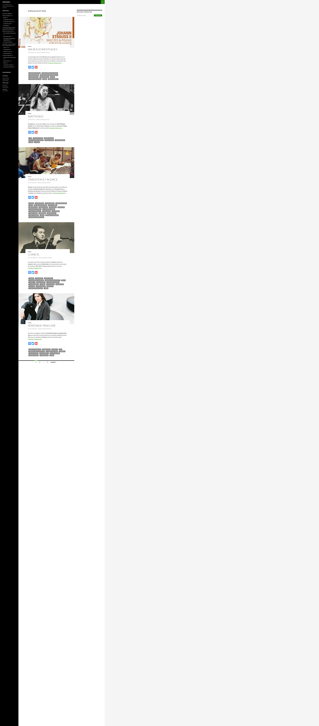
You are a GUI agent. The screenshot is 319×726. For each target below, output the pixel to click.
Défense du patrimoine (7, 31)
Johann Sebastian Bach (35, 209)
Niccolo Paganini (41, 286)
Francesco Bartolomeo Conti (36, 351)
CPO (61, 349)
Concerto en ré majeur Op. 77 (53, 280)
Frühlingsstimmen (33, 75)
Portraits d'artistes (7, 42)
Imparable (4, 89)
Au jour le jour (6, 61)
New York (31, 286)
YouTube (37, 142)
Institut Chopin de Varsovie (36, 140)
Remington (50, 286)
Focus (29, 46)
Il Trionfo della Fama (52, 351)
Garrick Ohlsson (49, 138)
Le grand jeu (5, 75)
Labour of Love (5, 78)
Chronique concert (7, 19)
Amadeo (31, 203)
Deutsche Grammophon (40, 205)
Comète (33, 254)
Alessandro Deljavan (34, 73)
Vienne (44, 79)
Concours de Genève (61, 203)
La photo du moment (7, 65)
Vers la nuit (4, 85)
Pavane (52, 77)
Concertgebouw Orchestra (36, 280)
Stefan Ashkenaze (60, 140)
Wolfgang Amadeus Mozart (36, 217)
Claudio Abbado (50, 203)
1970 (30, 138)
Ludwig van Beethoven (35, 211)
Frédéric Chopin (33, 207)
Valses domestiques (42, 49)
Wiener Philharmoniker (52, 215)
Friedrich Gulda (43, 207)
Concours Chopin (38, 138)
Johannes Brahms (33, 284)
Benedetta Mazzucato (34, 349)
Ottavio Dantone (55, 353)
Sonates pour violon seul (35, 288)
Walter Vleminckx (53, 79)
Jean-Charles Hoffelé (44, 52)
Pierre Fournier (33, 213)
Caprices (31, 278)
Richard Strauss (52, 213)
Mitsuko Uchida (49, 140)
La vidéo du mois (6, 23)
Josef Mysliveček (33, 353)
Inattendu (35, 116)
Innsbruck (62, 351)
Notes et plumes (6, 53)
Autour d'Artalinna (6, 15)
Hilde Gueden (53, 207)
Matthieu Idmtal (44, 77)
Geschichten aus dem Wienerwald (49, 75)
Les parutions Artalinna (8, 66)
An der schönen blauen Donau (49, 73)
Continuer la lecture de (55, 63)
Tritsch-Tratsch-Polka (35, 79)
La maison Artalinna (6, 55)
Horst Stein (61, 207)
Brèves (4, 17)
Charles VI (54, 349)
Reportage (5, 25)
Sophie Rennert (44, 355)
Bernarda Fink (46, 349)
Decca (30, 205)
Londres (42, 284)
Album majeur (5, 82)
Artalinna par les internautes (9, 57)
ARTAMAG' (6, 2)
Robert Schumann (33, 215)
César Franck (39, 278)
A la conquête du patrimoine (9, 33)
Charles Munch (48, 278)
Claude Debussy (39, 203)
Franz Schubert (53, 205)
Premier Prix (42, 213)
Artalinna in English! (6, 13)
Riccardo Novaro (33, 355)
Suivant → (54, 362)
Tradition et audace (43, 179)
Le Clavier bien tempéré (48, 209)
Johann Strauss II (33, 77)
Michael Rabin (59, 284)
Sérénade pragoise (42, 325)
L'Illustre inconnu (7, 51)
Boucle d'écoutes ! (7, 36)
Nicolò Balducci (44, 353)
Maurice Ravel (46, 211)
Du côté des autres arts (8, 21)
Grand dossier (6, 49)
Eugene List (32, 282)
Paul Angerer (55, 211)
